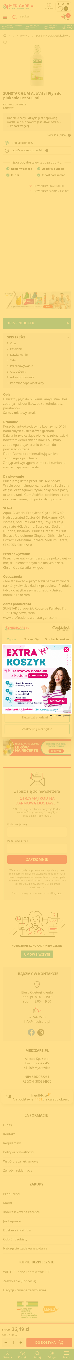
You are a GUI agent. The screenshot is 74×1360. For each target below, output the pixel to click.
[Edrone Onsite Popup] (37, 680)
